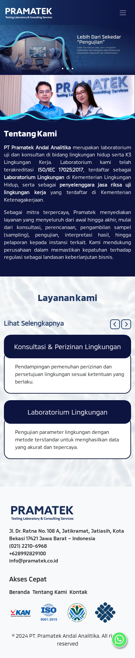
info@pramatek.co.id (33, 560)
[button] (115, 324)
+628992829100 (27, 553)
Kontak (78, 592)
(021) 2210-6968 (28, 546)
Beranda (19, 592)
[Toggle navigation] (123, 12)
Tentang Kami (49, 592)
